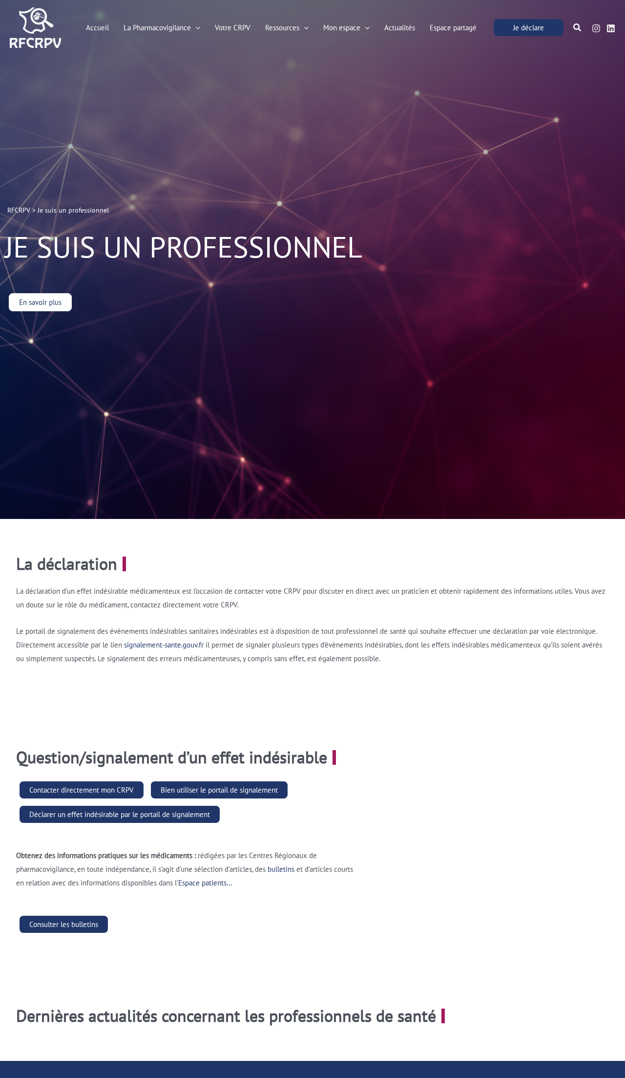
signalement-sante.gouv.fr (164, 644)
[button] (195, 28)
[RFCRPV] (35, 26)
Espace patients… (205, 882)
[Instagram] (596, 28)
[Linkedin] (610, 28)
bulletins (281, 869)
